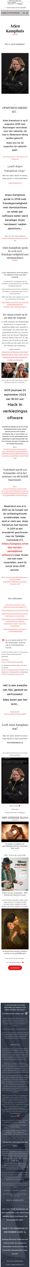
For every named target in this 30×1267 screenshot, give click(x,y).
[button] (23, 13)
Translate (20, 3)
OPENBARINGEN (7, 1134)
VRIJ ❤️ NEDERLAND (19, 1132)
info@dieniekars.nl (15, 183)
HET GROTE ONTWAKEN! (20, 1134)
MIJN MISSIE (8, 1132)
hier (4, 1111)
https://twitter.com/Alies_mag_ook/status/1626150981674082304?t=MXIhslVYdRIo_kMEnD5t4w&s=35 (15, 305)
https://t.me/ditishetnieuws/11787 (12, 674)
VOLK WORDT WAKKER (9, 1130)
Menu (27, 13)
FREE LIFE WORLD (22, 1130)
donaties (23, 1081)
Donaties (23, 1095)
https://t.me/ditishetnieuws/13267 (15, 714)
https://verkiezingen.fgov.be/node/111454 (15, 610)
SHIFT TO (7, 1228)
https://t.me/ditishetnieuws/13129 (12, 662)
